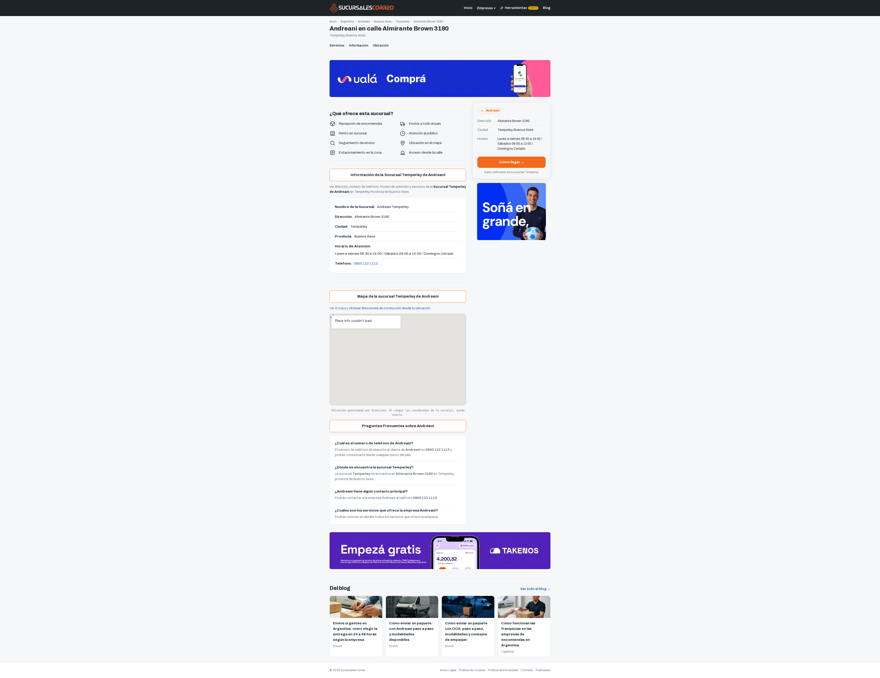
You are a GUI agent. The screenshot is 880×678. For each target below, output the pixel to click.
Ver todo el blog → (535, 589)
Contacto (526, 670)
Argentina (347, 21)
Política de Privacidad (503, 670)
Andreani (364, 21)
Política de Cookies (472, 670)
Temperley (403, 21)
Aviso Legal (448, 670)
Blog (546, 8)
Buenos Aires (383, 21)
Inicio (468, 8)
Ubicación (381, 45)
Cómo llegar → (511, 162)
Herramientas (521, 8)
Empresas (486, 8)
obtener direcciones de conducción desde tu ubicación (389, 308)
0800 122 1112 (366, 263)
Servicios (337, 45)
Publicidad (543, 670)
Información (358, 45)
